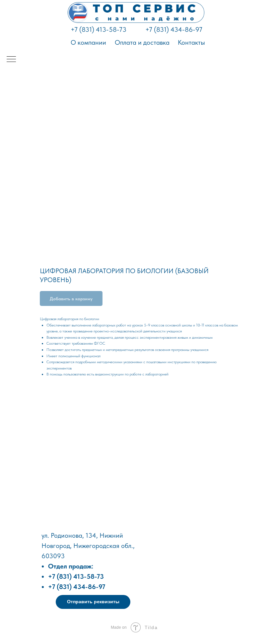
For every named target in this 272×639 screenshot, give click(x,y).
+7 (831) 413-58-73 (98, 29)
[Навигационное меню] (11, 59)
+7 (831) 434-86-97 (173, 29)
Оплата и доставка (142, 42)
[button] (93, 602)
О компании (88, 42)
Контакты (191, 42)
